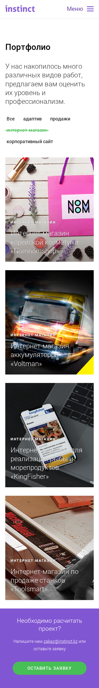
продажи (60, 118)
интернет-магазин (27, 130)
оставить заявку (49, 668)
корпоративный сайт (30, 141)
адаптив (32, 118)
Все (11, 118)
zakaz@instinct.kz (61, 641)
